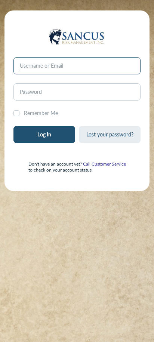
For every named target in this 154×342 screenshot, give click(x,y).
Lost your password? (109, 134)
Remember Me (41, 113)
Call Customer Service (104, 164)
